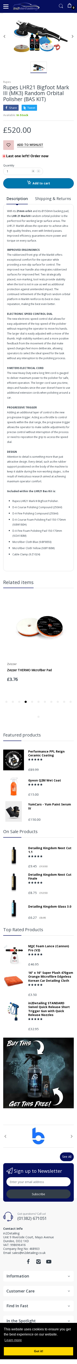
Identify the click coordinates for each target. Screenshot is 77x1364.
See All (66, 1157)
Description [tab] (17, 198)
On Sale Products (20, 831)
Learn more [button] (13, 1340)
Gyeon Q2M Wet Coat (44, 780)
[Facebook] (28, 1263)
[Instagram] (38, 1263)
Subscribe (38, 1194)
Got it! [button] (38, 1351)
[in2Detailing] (26, 6)
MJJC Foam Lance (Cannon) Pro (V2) (48, 948)
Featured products (22, 735)
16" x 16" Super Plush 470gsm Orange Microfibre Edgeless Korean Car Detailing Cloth (50, 976)
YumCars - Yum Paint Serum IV (49, 806)
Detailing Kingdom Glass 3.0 (49, 906)
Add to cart (41, 183)
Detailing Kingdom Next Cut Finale (49, 876)
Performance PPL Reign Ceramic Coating (46, 753)
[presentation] (5, 1136)
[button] (35, 759)
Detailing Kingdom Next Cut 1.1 (49, 850)
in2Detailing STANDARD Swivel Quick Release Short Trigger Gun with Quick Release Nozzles (49, 1009)
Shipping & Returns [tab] (53, 198)
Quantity (8, 165)
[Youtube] (48, 1263)
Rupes (7, 82)
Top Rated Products (23, 929)
